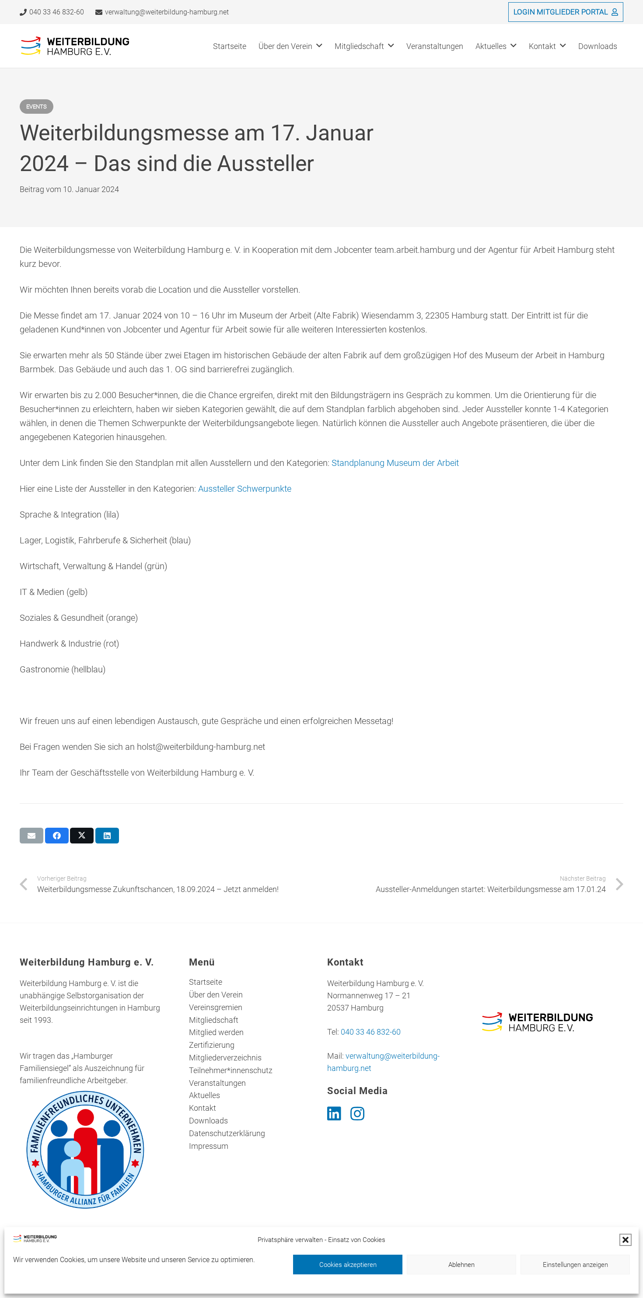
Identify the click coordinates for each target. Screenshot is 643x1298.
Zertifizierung (211, 1045)
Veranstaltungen (217, 1083)
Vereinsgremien (215, 1007)
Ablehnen (461, 1265)
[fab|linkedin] (334, 1114)
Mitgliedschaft (213, 1020)
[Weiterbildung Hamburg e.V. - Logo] (75, 46)
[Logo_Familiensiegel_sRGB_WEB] (91, 1150)
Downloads (208, 1120)
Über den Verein (216, 994)
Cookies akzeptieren (348, 1265)
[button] (625, 1239)
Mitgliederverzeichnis (225, 1057)
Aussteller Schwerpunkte (244, 488)
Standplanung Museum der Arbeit (395, 463)
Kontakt (202, 1108)
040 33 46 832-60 (371, 1031)
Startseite (205, 982)
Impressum (208, 1146)
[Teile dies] (57, 835)
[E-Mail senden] (31, 835)
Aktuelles (204, 1095)
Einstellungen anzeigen (575, 1265)
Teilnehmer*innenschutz (231, 1070)
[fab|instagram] (357, 1114)
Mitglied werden (216, 1032)
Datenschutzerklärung (227, 1133)
